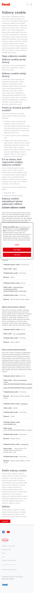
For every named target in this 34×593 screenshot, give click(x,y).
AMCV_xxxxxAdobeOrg (20, 380)
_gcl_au (5, 382)
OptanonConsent (18, 287)
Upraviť (5, 521)
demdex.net (24, 404)
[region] (17, 241)
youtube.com (24, 444)
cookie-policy (23, 291)
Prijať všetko (17, 249)
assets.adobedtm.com (9, 424)
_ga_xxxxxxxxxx (21, 334)
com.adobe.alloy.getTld (10, 289)
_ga (14, 334)
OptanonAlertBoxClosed (10, 291)
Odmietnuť (17, 255)
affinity (15, 269)
